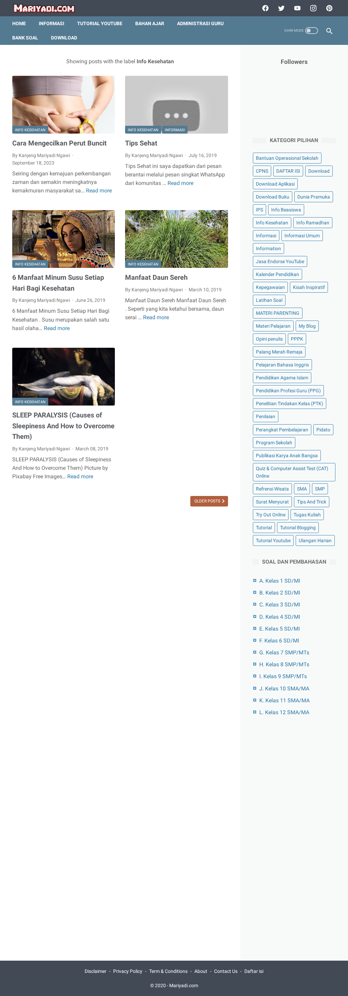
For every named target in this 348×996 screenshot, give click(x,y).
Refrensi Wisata (272, 489)
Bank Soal (25, 37)
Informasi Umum (302, 235)
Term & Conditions (168, 971)
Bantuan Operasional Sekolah (287, 158)
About (200, 971)
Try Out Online (270, 514)
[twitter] (280, 8)
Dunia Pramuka (313, 197)
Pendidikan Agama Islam (282, 377)
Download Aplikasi (275, 184)
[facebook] (264, 8)
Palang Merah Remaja (279, 352)
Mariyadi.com (183, 985)
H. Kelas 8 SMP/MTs (284, 664)
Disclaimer (95, 971)
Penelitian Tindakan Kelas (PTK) (289, 403)
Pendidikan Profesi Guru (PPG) (288, 390)
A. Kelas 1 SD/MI (279, 581)
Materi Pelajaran (273, 326)
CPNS (262, 171)
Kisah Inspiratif (309, 287)
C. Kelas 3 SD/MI (279, 604)
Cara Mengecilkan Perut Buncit (59, 143)
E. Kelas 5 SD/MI (279, 628)
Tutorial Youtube (273, 540)
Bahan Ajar (149, 23)
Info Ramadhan (312, 222)
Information (268, 248)
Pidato (323, 429)
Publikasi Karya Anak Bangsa (287, 455)
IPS (259, 209)
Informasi (51, 23)
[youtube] (296, 8)
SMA (302, 489)
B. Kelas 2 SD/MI (279, 592)
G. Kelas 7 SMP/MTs (284, 652)
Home (19, 23)
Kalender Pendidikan (277, 274)
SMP (320, 489)
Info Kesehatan (30, 130)
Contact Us (226, 971)
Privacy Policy (127, 971)
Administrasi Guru (200, 23)
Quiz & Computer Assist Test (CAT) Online (292, 472)
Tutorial (264, 527)
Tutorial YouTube (99, 23)
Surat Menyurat (272, 501)
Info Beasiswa (286, 209)
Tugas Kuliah (307, 514)
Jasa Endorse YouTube (280, 261)
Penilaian (265, 416)
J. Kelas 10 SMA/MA (284, 688)
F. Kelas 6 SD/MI (279, 640)
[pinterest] (328, 8)
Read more (99, 190)
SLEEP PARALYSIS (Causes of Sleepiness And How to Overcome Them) (63, 426)
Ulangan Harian (315, 540)
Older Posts (207, 501)
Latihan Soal (269, 300)
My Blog (307, 326)
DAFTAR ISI (288, 171)
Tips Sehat (141, 143)
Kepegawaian (270, 287)
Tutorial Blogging (298, 527)
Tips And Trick (311, 501)
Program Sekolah (274, 442)
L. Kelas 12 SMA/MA (284, 712)
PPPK (297, 339)
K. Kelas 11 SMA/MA (284, 700)
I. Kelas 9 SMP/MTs (283, 676)
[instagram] (312, 8)
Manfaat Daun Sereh (156, 277)
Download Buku (272, 197)
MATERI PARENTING (277, 313)
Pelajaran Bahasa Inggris (282, 364)
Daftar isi (253, 971)
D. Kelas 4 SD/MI (279, 617)
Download (64, 37)
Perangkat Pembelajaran (282, 429)
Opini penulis (269, 339)
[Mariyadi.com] (48, 8)
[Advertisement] (294, 834)
